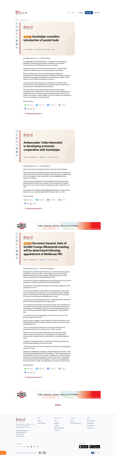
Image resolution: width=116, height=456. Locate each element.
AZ (95, 452)
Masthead (56, 423)
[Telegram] (31, 446)
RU (98, 452)
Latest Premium (41, 423)
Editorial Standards (58, 428)
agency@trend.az (20, 436)
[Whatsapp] (17, 446)
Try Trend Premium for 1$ (33, 113)
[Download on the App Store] (83, 446)
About (55, 421)
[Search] (68, 12)
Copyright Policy (91, 425)
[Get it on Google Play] (94, 446)
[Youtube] (27, 446)
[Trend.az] (21, 12)
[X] (24, 446)
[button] (16, 23)
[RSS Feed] (38, 446)
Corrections (57, 430)
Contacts (56, 425)
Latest (39, 421)
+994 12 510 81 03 (20, 434)
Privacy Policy (90, 423)
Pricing (72, 421)
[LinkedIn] (34, 446)
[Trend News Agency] (20, 420)
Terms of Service (91, 421)
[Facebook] (20, 446)
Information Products (75, 423)
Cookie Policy (90, 428)
